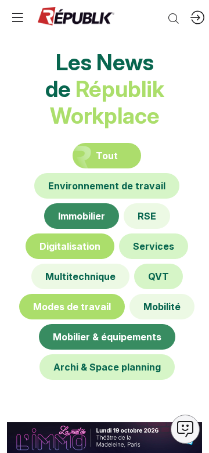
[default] (106, 186)
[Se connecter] (197, 17)
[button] (17, 17)
